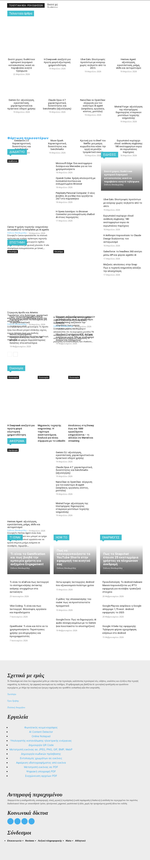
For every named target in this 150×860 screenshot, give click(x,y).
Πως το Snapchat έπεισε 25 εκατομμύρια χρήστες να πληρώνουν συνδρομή (120, 559)
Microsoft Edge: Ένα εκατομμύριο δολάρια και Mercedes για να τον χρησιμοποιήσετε (74, 166)
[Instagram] (17, 821)
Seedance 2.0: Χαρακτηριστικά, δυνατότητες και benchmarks (21, 145)
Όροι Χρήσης (13, 701)
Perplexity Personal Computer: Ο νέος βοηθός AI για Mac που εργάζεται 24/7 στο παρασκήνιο (75, 196)
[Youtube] (32, 821)
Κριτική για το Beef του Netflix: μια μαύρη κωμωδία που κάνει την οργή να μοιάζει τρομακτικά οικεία (93, 146)
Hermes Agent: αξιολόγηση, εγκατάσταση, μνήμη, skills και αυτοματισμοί (128, 63)
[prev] (49, 5)
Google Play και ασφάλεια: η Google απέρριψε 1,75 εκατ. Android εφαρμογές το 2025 (121, 609)
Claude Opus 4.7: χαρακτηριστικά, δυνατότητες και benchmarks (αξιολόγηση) (57, 104)
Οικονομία (13, 377)
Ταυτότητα (11, 694)
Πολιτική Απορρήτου (16, 707)
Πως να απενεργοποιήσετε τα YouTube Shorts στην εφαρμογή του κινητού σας (73, 557)
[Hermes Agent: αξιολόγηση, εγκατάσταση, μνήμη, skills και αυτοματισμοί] (128, 28)
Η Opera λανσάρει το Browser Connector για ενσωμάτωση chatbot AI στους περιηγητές (75, 214)
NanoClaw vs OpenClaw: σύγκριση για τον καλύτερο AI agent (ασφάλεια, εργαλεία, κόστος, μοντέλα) (93, 106)
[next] (55, 5)
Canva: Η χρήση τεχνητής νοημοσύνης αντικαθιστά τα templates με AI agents (28, 228)
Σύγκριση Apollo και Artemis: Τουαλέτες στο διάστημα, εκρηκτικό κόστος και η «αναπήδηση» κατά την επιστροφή (27, 316)
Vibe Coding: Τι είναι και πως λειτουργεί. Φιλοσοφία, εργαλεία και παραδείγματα (28, 609)
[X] (24, 821)
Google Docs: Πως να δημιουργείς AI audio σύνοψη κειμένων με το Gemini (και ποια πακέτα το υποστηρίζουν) (76, 623)
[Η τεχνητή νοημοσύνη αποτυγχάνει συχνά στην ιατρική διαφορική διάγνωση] (74, 264)
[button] (11, 847)
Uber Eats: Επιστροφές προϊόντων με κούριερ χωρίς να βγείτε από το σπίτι (93, 63)
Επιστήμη (12, 251)
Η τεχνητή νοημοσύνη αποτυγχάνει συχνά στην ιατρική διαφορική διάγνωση (72, 320)
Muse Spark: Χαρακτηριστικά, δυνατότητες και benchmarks (57, 145)
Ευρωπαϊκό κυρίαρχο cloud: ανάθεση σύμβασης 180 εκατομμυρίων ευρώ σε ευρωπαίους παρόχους (128, 146)
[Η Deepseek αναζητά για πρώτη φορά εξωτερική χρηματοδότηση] (57, 28)
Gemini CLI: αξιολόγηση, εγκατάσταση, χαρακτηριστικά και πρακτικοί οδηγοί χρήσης (22, 104)
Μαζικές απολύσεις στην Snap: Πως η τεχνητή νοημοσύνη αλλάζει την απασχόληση (122, 267)
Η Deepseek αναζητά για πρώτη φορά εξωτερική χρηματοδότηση (57, 62)
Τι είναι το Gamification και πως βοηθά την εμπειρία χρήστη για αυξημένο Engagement (27, 559)
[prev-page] (9, 354)
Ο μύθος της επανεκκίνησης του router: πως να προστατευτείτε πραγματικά (73, 602)
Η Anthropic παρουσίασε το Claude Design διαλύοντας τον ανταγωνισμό (122, 238)
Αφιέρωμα (13, 450)
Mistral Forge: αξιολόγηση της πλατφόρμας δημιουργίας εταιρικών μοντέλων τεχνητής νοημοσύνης (128, 112)
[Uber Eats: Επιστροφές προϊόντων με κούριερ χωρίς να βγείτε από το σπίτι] (93, 28)
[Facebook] (10, 821)
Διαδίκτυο (12, 161)
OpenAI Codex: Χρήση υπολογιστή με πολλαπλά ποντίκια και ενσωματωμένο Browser (75, 181)
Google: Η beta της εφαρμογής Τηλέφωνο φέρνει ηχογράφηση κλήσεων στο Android (119, 629)
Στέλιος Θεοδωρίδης (17, 232)
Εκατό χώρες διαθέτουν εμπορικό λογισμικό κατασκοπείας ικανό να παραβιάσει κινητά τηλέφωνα (21, 65)
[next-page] (15, 354)
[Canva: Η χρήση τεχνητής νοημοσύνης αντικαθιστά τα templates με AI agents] (28, 174)
